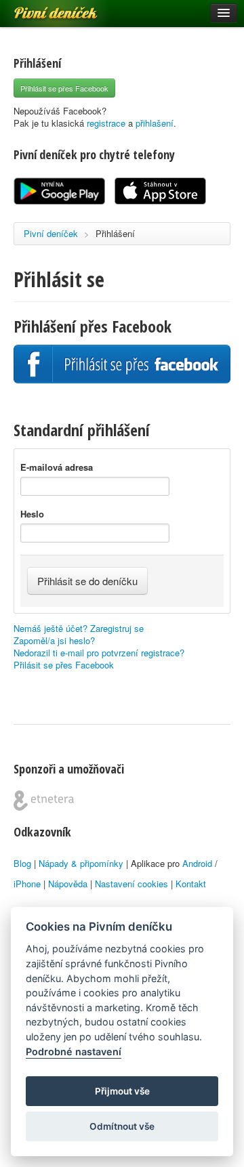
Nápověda (67, 883)
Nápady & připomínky (81, 863)
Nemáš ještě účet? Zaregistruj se (79, 628)
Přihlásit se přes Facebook (64, 88)
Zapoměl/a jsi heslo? (54, 640)
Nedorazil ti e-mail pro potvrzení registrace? (99, 652)
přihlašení (155, 122)
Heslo (32, 514)
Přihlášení (115, 233)
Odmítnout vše (122, 1126)
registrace (106, 122)
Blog (22, 863)
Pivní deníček (40, 8)
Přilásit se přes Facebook (64, 664)
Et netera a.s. (44, 800)
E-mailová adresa (56, 467)
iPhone (27, 883)
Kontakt (191, 883)
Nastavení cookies (131, 883)
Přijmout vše (122, 1091)
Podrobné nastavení (73, 1051)
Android (197, 863)
